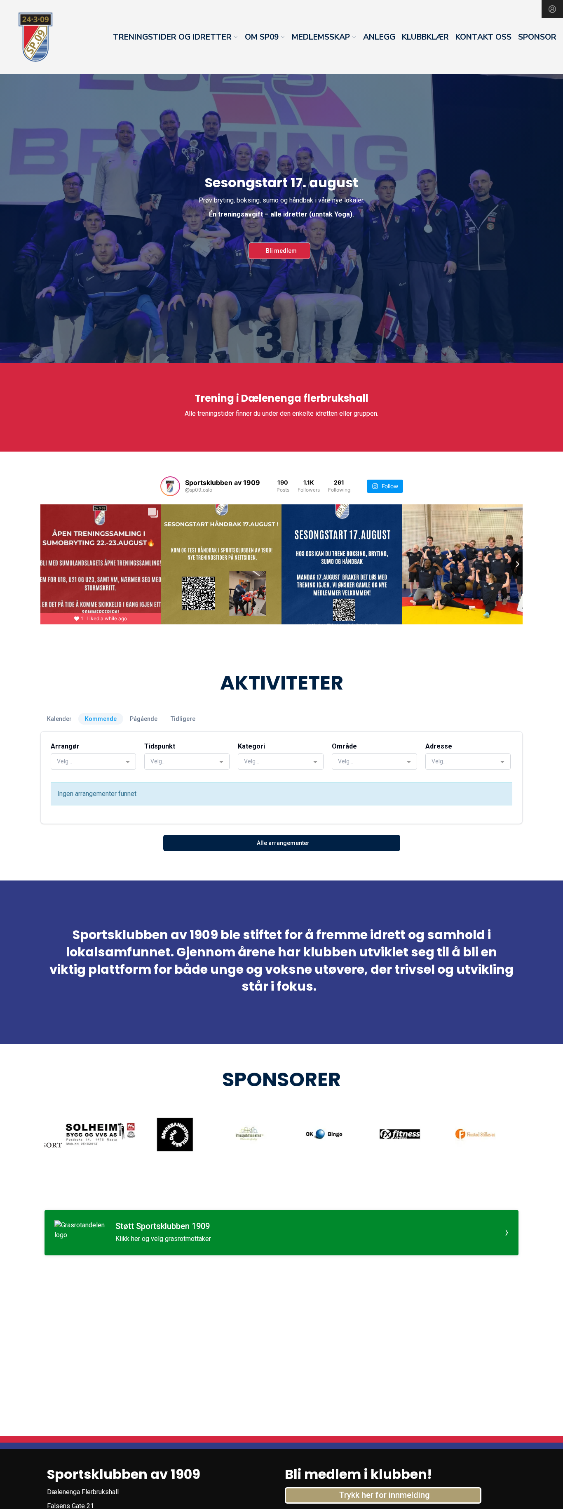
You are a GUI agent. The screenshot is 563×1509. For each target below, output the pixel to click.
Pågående (143, 719)
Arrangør (65, 746)
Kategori (251, 746)
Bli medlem (281, 250)
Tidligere (183, 719)
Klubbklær (425, 37)
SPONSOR (537, 37)
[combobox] (93, 761)
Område (344, 746)
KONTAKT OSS (483, 37)
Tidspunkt (159, 746)
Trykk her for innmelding (384, 1495)
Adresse (438, 746)
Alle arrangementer (283, 843)
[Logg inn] (552, 9)
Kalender (59, 719)
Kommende (101, 719)
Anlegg (379, 37)
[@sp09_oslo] (170, 486)
